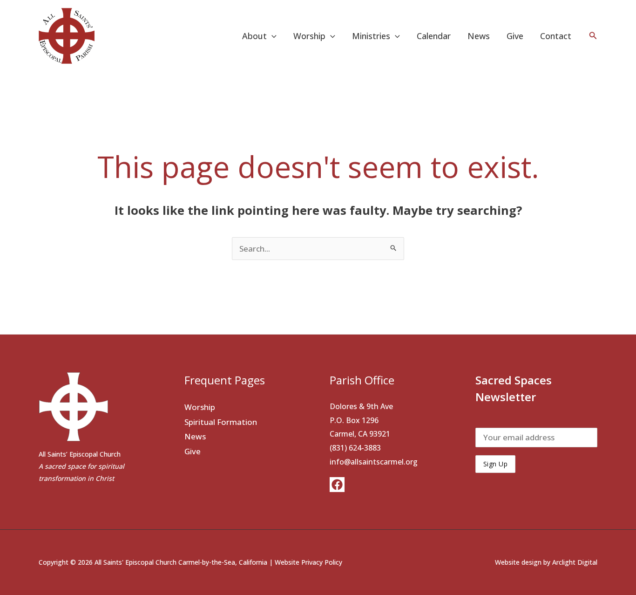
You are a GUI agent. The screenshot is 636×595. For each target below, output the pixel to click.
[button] (272, 35)
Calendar (434, 35)
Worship (199, 407)
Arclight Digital (574, 562)
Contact (555, 35)
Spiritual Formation (220, 422)
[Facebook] (337, 484)
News (478, 35)
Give (515, 35)
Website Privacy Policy (308, 562)
